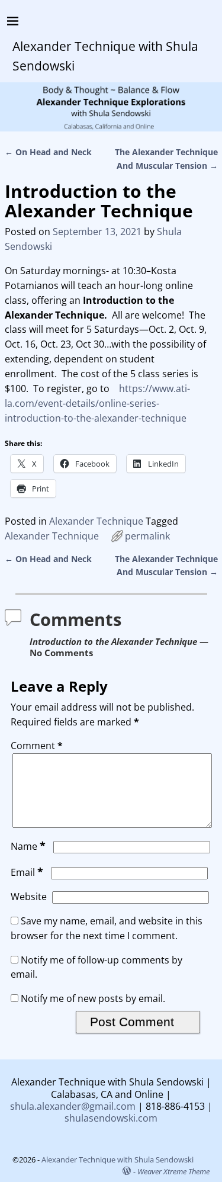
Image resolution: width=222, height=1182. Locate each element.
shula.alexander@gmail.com (73, 1106)
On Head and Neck (48, 152)
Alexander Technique (96, 521)
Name (28, 846)
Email (27, 872)
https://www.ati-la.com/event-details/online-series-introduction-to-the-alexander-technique (97, 403)
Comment (37, 745)
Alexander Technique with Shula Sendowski (117, 1159)
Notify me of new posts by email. (93, 998)
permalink (147, 535)
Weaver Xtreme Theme (173, 1171)
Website (29, 896)
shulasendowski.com (111, 1118)
